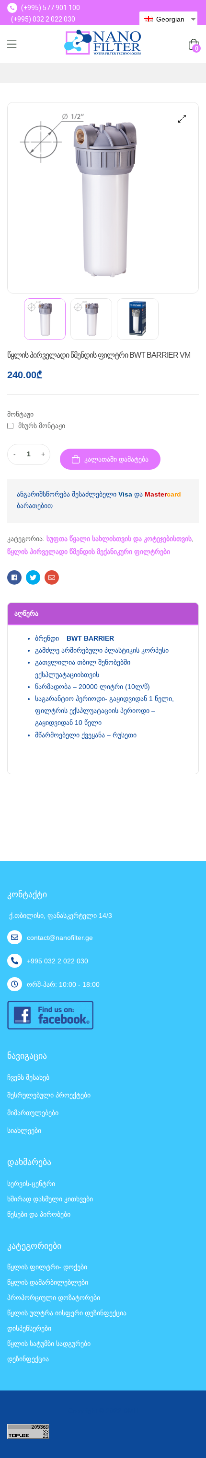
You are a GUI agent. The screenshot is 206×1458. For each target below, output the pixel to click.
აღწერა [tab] (26, 613)
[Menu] (11, 44)
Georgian (169, 19)
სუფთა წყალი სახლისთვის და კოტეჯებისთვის (119, 539)
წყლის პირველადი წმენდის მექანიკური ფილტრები (88, 551)
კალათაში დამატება (116, 459)
